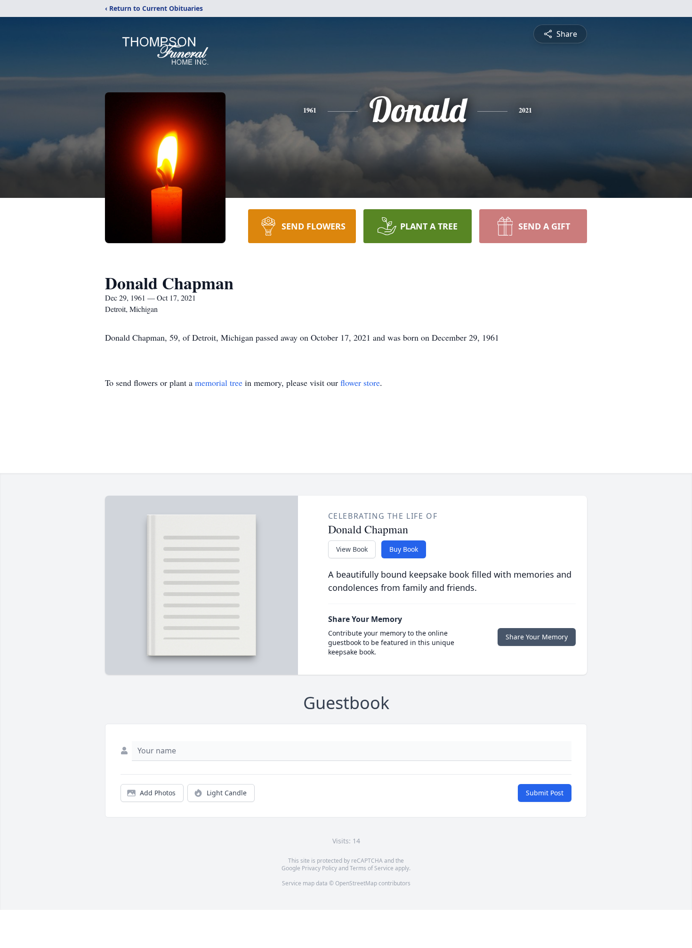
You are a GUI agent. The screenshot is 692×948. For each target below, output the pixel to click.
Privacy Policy (319, 868)
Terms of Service (372, 868)
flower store (360, 382)
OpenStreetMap (356, 883)
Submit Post (544, 792)
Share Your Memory (537, 636)
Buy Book (403, 549)
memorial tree (218, 382)
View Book (352, 549)
